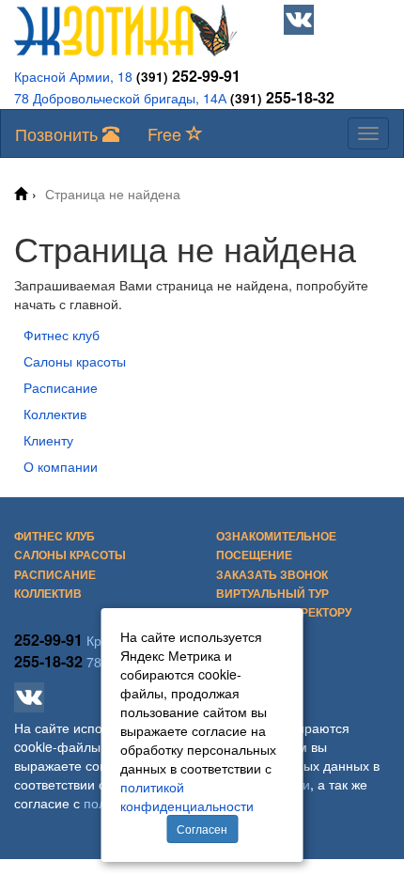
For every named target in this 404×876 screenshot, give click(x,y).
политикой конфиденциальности (187, 796)
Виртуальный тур (272, 593)
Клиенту (48, 439)
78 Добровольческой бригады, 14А (120, 97)
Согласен (202, 829)
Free (167, 133)
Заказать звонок (272, 574)
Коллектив (54, 413)
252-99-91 (188, 75)
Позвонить (58, 133)
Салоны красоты (74, 361)
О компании (60, 466)
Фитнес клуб (61, 334)
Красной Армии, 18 (73, 76)
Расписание (60, 387)
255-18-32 (282, 97)
